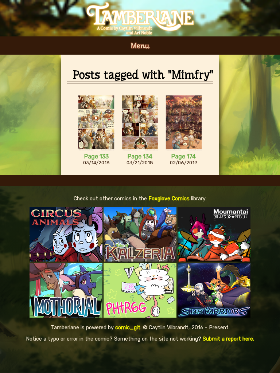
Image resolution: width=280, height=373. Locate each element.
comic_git (127, 328)
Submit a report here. (228, 339)
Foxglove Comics (169, 199)
